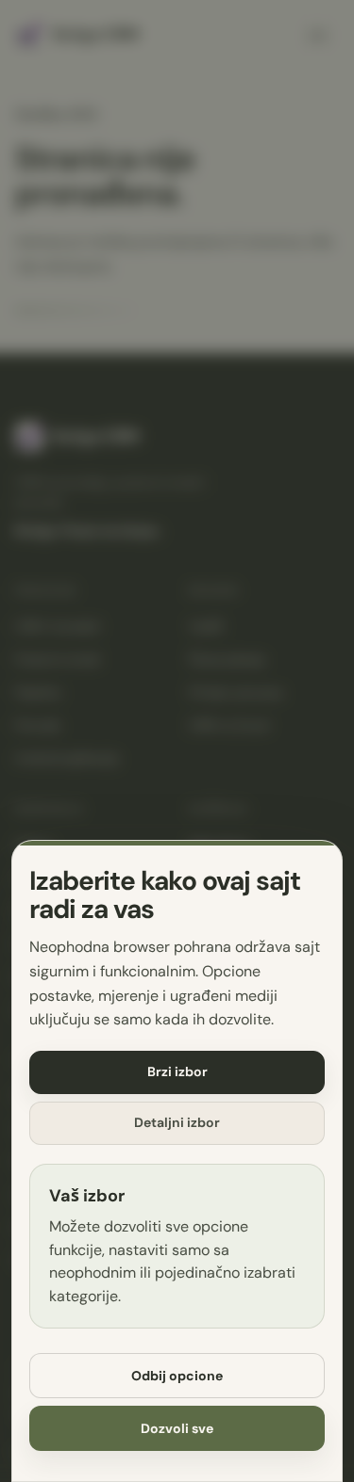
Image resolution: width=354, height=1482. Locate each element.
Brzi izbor (177, 1071)
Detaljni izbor (177, 1122)
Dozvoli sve (177, 1428)
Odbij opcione (177, 1375)
